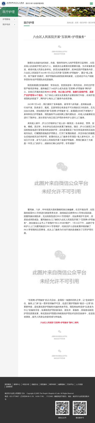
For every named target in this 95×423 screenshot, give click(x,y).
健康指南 (61, 384)
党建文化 (35, 384)
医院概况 (8, 384)
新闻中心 (17, 384)
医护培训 (6, 24)
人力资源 (79, 384)
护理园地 (6, 19)
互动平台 (70, 384)
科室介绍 (26, 384)
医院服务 (43, 384)
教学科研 (52, 384)
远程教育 (9, 387)
